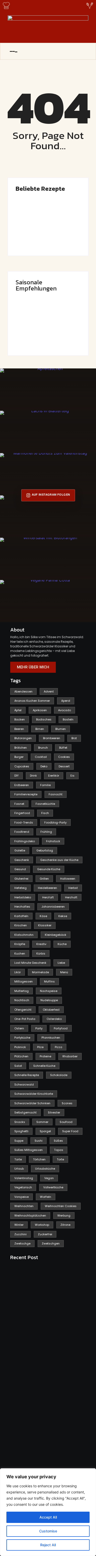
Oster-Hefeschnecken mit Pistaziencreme (65, 232)
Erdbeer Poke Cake (30, 236)
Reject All (48, 1545)
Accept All (48, 1517)
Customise (48, 1531)
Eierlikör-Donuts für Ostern (28, 333)
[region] (48, 1512)
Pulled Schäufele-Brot (61, 333)
